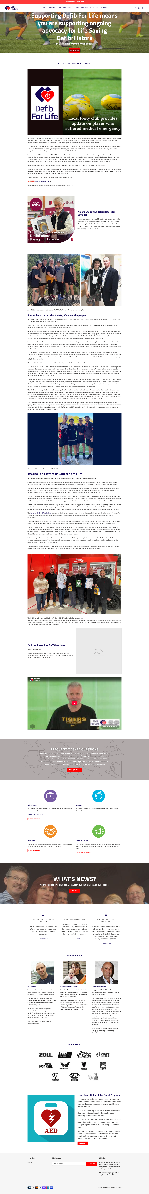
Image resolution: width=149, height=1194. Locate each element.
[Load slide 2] (75, 50)
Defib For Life (106, 1187)
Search (30, 1162)
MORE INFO (83, 1143)
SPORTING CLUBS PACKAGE (84, 852)
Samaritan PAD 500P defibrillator (40, 513)
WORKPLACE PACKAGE (34, 819)
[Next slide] (78, 50)
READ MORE (74, 891)
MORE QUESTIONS (74, 770)
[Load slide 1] (73, 50)
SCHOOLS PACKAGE (82, 815)
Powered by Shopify (116, 1187)
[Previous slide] (70, 50)
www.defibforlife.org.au (42, 181)
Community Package (34, 850)
